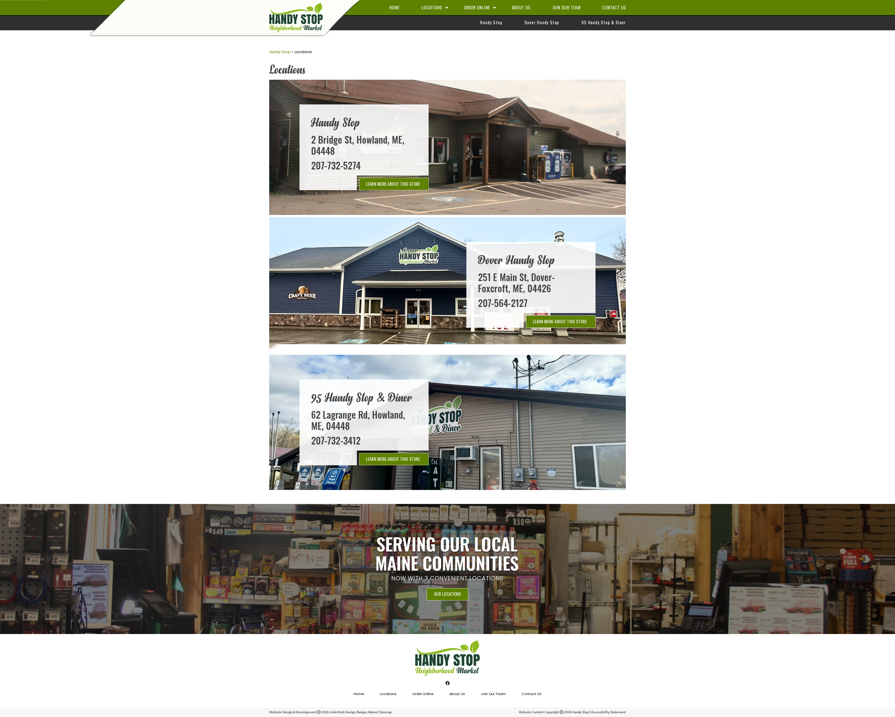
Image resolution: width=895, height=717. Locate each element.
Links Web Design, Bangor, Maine (354, 712)
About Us (521, 7)
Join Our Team (566, 7)
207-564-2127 (502, 302)
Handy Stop (491, 22)
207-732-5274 (336, 165)
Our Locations (447, 594)
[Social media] (448, 683)
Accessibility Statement (608, 712)
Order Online (477, 7)
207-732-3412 (336, 440)
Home (394, 7)
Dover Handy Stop (542, 22)
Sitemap (385, 712)
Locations (431, 7)
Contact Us (614, 7)
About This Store (393, 184)
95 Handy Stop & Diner (604, 22)
